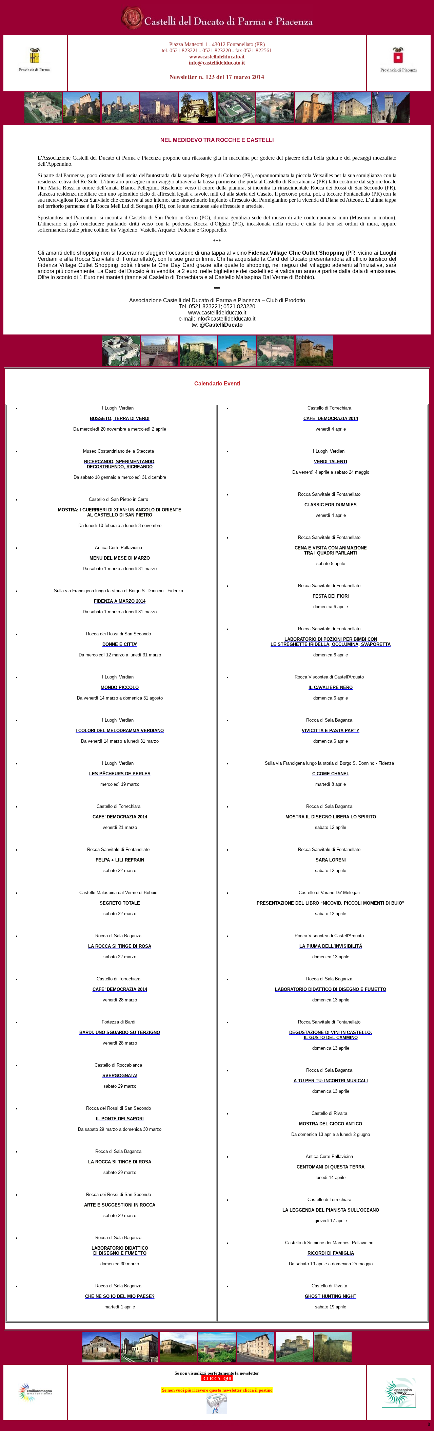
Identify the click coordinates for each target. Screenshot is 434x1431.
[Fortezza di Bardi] (121, 364)
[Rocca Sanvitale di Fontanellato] (237, 364)
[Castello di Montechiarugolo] (275, 364)
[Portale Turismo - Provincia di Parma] (35, 71)
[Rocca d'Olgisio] (197, 121)
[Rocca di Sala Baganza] (178, 1360)
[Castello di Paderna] (236, 121)
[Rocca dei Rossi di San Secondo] (139, 1360)
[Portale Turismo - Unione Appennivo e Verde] (399, 1406)
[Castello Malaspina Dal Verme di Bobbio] (81, 121)
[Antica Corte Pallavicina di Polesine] (314, 364)
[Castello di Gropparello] (159, 121)
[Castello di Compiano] (198, 364)
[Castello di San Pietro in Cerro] (352, 121)
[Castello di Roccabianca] (101, 1360)
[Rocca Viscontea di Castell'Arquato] (120, 121)
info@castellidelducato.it (217, 63)
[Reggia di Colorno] (159, 364)
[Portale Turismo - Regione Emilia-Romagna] (35, 1406)
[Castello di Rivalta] (275, 121)
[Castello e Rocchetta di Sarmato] (313, 121)
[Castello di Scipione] (217, 1360)
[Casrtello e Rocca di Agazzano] (43, 121)
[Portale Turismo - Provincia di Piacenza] (398, 71)
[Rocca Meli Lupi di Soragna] (255, 1360)
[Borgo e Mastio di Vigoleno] (391, 121)
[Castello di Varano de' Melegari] (333, 1360)
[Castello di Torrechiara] (294, 1360)
